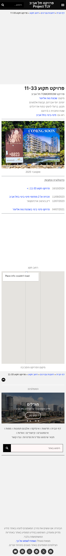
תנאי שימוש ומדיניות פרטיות (38, 437)
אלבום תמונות (21, 428)
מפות (9, 428)
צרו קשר (16, 437)
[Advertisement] (33, 49)
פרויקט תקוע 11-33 (40, 188)
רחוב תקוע (34, 13)
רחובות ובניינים (48, 13)
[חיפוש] (2, 5)
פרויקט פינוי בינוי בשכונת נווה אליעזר (31, 209)
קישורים (30, 432)
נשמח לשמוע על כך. (26, 541)
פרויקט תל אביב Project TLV (41, 4)
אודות (21, 432)
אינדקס (35, 428)
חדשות (45, 428)
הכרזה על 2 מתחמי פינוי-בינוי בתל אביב (29, 196)
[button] (62, 4)
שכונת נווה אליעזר (48, 98)
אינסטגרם (43, 432)
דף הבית (60, 13)
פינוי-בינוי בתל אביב (46, 115)
